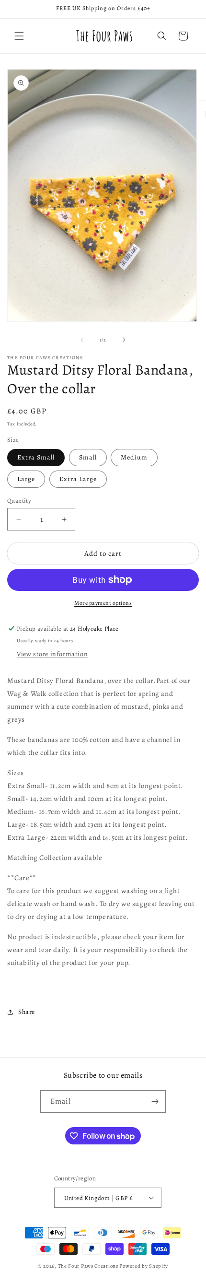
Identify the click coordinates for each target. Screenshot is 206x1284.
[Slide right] (124, 339)
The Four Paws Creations (88, 1266)
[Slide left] (81, 339)
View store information (52, 654)
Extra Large (78, 478)
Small (88, 457)
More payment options (103, 603)
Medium (134, 457)
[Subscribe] (154, 1101)
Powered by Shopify (143, 1266)
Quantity (19, 500)
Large (26, 478)
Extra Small (36, 457)
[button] (19, 36)
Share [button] (26, 1011)
